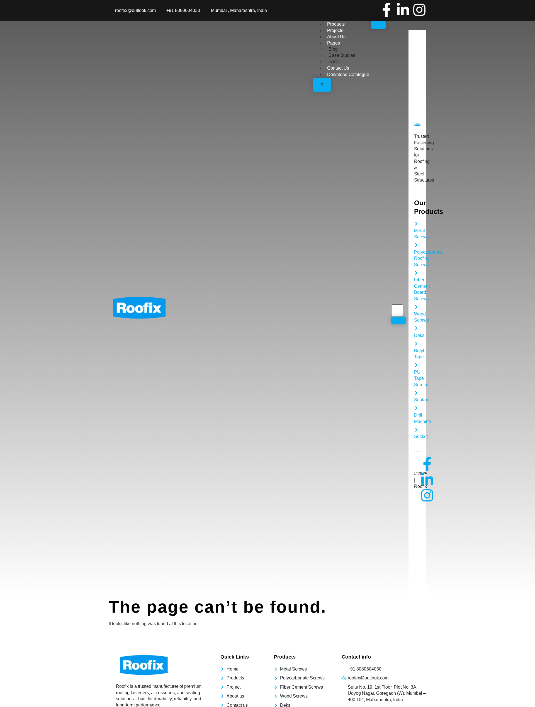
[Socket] (416, 429)
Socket (421, 436)
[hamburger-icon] (378, 25)
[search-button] (398, 320)
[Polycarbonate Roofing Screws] (416, 245)
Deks (419, 335)
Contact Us (338, 68)
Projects (335, 30)
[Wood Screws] (416, 307)
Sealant (421, 399)
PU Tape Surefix (421, 378)
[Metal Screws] (416, 223)
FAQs (334, 61)
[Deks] (416, 328)
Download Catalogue (348, 74)
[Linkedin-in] (403, 10)
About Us (336, 36)
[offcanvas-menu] (410, 26)
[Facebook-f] (386, 10)
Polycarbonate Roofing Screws (428, 258)
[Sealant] (416, 393)
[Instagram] (419, 10)
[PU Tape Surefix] (416, 365)
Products (336, 24)
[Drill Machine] (416, 408)
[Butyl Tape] (416, 343)
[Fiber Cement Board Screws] (416, 273)
